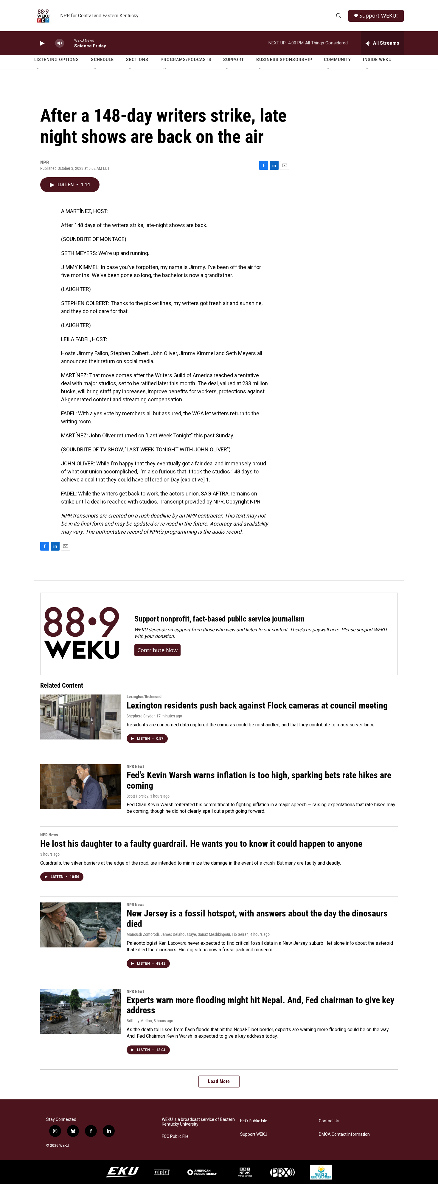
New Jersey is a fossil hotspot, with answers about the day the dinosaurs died (257, 918)
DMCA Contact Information (344, 1134)
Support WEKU (253, 1134)
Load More (219, 1081)
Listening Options (56, 59)
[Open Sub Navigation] (38, 69)
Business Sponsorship (284, 59)
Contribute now (157, 650)
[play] (41, 43)
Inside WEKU (377, 59)
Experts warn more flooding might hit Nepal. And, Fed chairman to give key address (260, 1005)
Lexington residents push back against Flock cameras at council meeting (257, 705)
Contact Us (329, 1121)
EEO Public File (253, 1121)
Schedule (102, 59)
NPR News (135, 766)
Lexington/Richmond (144, 696)
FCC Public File (175, 1136)
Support (233, 59)
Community (337, 59)
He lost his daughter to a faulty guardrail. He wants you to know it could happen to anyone (201, 843)
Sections (137, 59)
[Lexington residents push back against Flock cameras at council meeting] (80, 716)
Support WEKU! (378, 16)
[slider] (69, 43)
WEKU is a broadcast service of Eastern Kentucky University (198, 1121)
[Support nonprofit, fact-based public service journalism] (81, 634)
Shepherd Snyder (141, 716)
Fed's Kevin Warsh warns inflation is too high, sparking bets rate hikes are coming (259, 780)
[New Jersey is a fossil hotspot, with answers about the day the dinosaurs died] (80, 924)
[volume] (60, 43)
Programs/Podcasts (186, 59)
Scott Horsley (137, 796)
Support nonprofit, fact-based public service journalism (219, 618)
